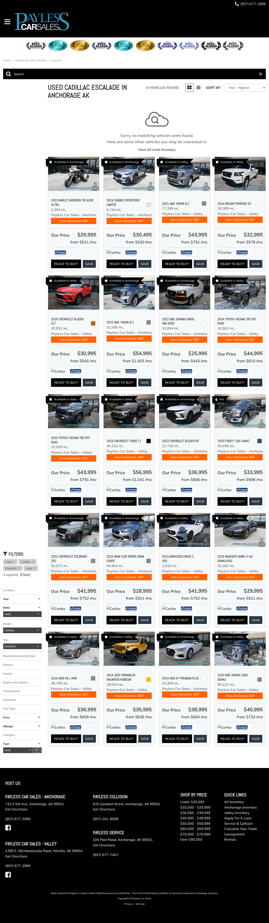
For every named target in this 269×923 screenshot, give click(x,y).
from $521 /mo (83, 242)
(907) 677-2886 (18, 819)
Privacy (128, 903)
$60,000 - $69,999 (195, 829)
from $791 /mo (194, 242)
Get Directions (16, 809)
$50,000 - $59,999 (195, 823)
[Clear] (25, 574)
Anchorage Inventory (240, 807)
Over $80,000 (191, 839)
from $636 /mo (139, 716)
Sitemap (140, 903)
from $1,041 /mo (137, 479)
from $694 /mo (194, 716)
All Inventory (234, 802)
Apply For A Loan (238, 818)
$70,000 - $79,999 (195, 834)
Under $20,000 (192, 802)
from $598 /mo (250, 479)
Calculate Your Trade (240, 829)
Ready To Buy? (66, 264)
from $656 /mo (194, 479)
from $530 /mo (139, 242)
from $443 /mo (194, 360)
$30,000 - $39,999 (195, 813)
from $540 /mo (83, 360)
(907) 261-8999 (105, 819)
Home (7, 60)
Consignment (234, 834)
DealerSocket (151, 893)
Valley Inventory (236, 813)
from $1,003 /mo (137, 360)
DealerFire (125, 893)
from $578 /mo (250, 242)
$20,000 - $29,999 (195, 807)
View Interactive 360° (73, 221)
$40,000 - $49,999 (195, 818)
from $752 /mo (83, 598)
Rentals (230, 839)
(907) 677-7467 (105, 855)
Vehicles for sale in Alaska (31, 60)
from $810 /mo (250, 360)
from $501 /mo (139, 598)
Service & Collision (238, 823)
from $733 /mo (250, 716)
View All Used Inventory (157, 149)
